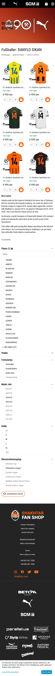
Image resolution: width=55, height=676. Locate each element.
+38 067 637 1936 (27, 560)
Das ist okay (46, 672)
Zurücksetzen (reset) (15, 494)
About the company (27, 529)
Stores (27, 551)
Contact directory (27, 532)
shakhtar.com (21, 576)
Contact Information (28, 525)
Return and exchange (27, 543)
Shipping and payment (27, 539)
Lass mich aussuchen (10, 672)
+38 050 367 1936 (27, 564)
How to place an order (27, 554)
